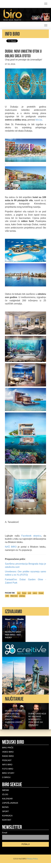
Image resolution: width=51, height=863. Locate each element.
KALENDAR (7, 799)
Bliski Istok (14, 596)
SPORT (5, 811)
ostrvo (35, 593)
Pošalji (26, 844)
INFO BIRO (7, 764)
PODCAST (7, 760)
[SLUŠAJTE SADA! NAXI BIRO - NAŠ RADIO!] (14, 628)
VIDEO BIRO (8, 752)
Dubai (24, 593)
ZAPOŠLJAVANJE (10, 803)
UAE (7, 596)
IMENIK (5, 790)
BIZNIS (5, 807)
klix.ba (39, 120)
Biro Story (8, 773)
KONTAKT (6, 820)
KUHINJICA (7, 815)
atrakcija (22, 596)
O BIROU (6, 777)
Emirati (41, 593)
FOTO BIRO (7, 769)
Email (4, 832)
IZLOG (5, 794)
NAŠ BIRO (11, 547)
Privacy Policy (32, 859)
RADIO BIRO (8, 756)
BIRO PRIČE (7, 747)
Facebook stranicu (31, 536)
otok (29, 593)
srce (19, 593)
